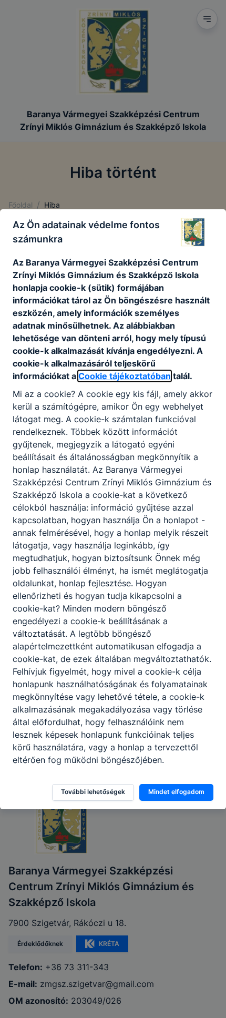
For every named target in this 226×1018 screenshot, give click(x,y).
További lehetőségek (93, 792)
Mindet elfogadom (176, 792)
